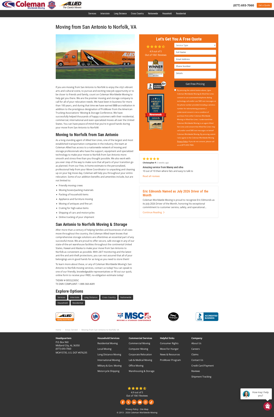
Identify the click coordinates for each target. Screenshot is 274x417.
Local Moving (104, 348)
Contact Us (197, 360)
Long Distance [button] (120, 13)
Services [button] (92, 13)
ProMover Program (170, 360)
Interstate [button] (105, 13)
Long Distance (90, 297)
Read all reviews (151, 176)
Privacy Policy (182, 141)
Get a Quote (264, 5)
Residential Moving (107, 343)
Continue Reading (152, 212)
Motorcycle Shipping (108, 371)
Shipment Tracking (201, 376)
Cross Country (109, 297)
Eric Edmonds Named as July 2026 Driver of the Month (175, 193)
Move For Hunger (169, 348)
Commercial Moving (139, 343)
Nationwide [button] (153, 13)
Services (61, 297)
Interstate (74, 297)
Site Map (144, 409)
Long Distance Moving (109, 354)
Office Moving (136, 365)
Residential (77, 303)
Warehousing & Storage (141, 371)
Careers (195, 348)
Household (63, 303)
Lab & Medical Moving (140, 360)
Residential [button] (181, 13)
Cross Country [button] (137, 13)
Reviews (195, 371)
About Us (196, 343)
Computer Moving (138, 348)
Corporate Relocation (140, 354)
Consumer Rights (169, 343)
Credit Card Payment (202, 365)
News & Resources (170, 354)
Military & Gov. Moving (109, 365)
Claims (195, 354)
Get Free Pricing (195, 84)
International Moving (108, 360)
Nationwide (125, 297)
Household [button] (167, 13)
